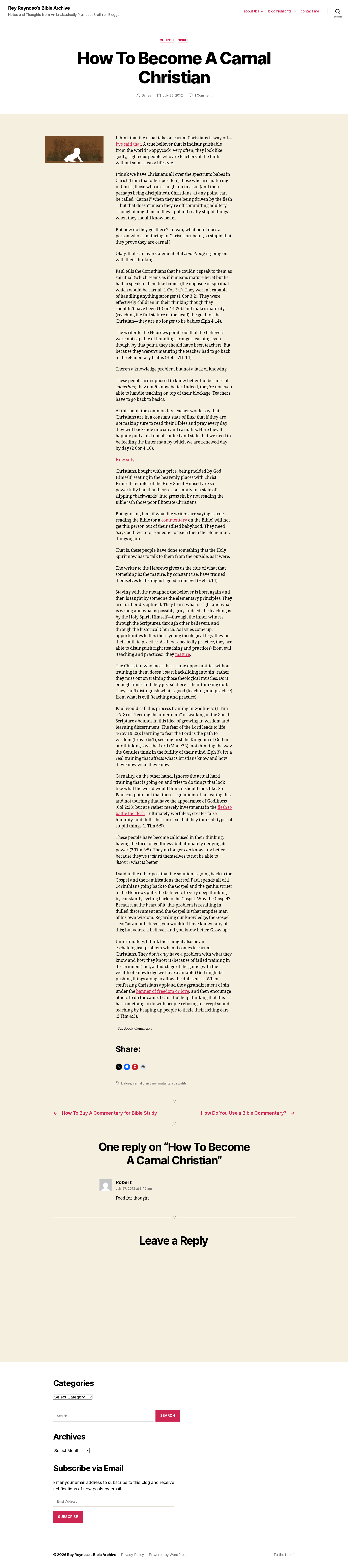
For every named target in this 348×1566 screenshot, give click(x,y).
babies (126, 1083)
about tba (251, 11)
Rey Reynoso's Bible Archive (39, 8)
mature (182, 654)
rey (148, 95)
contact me (310, 11)
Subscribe (68, 1517)
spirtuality (179, 1083)
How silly (125, 460)
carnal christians (144, 1083)
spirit (183, 40)
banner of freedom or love (162, 991)
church (167, 40)
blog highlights (280, 11)
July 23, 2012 (173, 95)
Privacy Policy (132, 1555)
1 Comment (203, 95)
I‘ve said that (128, 144)
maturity (164, 1083)
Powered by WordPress (168, 1555)
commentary (174, 520)
